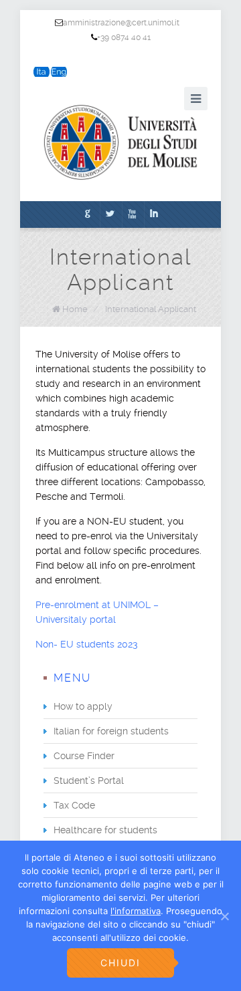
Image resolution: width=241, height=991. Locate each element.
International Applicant (150, 309)
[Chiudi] (224, 916)
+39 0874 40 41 (124, 37)
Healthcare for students (105, 830)
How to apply (83, 706)
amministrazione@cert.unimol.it (121, 22)
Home (75, 309)
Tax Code (74, 805)
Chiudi (120, 962)
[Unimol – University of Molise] (120, 142)
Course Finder (84, 755)
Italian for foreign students (111, 731)
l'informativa (135, 910)
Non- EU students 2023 (86, 644)
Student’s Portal (89, 780)
